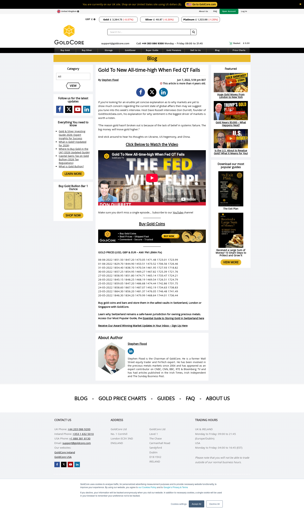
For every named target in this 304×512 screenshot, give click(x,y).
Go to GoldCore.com (204, 4)
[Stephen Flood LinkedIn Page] (131, 351)
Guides (166, 398)
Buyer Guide (152, 50)
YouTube (178, 212)
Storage (109, 50)
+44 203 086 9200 (153, 43)
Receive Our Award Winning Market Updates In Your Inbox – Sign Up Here (143, 325)
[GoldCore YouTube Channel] (77, 109)
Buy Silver (87, 50)
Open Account (229, 11)
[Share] (140, 92)
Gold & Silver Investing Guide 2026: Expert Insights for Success (72, 135)
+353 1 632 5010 (83, 434)
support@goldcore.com (115, 43)
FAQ (215, 11)
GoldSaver (130, 50)
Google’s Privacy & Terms (175, 487)
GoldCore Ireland (64, 452)
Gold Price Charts (122, 398)
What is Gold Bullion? (71, 166)
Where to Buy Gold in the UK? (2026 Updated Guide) (74, 150)
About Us (203, 11)
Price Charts (239, 50)
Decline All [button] (214, 503)
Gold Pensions (173, 50)
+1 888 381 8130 (79, 438)
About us (218, 398)
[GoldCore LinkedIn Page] (86, 109)
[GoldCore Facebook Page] (59, 109)
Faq (190, 398)
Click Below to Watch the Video (152, 144)
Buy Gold (65, 50)
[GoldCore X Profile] (68, 109)
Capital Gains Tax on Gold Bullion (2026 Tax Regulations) (74, 159)
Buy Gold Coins (152, 223)
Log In (244, 11)
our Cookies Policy (147, 487)
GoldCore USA (63, 457)
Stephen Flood (110, 79)
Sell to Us (195, 50)
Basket (241, 43)
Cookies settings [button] (179, 503)
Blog (217, 50)
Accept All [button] (196, 503)
